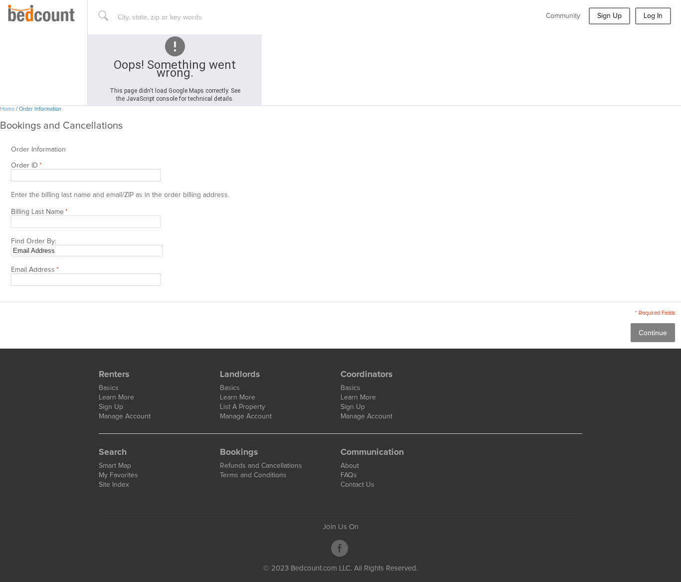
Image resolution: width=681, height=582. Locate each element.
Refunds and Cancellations (261, 465)
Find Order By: (33, 241)
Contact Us (357, 484)
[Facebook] (339, 548)
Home (7, 109)
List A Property (242, 406)
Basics (109, 388)
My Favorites (118, 475)
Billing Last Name (37, 211)
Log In (653, 15)
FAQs (348, 475)
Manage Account (125, 416)
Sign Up (609, 15)
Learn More (116, 397)
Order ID (24, 165)
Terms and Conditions (253, 475)
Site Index (114, 484)
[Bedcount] (41, 7)
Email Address (33, 269)
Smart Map (115, 465)
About (349, 465)
